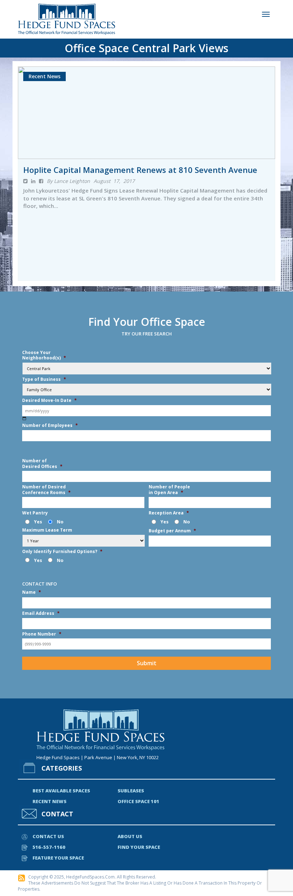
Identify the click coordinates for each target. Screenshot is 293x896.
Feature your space (58, 858)
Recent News (49, 801)
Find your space (139, 847)
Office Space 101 (138, 801)
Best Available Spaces (61, 790)
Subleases (131, 790)
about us (130, 836)
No (60, 522)
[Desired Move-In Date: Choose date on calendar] (24, 418)
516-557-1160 (49, 847)
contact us (48, 836)
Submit (147, 663)
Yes (38, 522)
